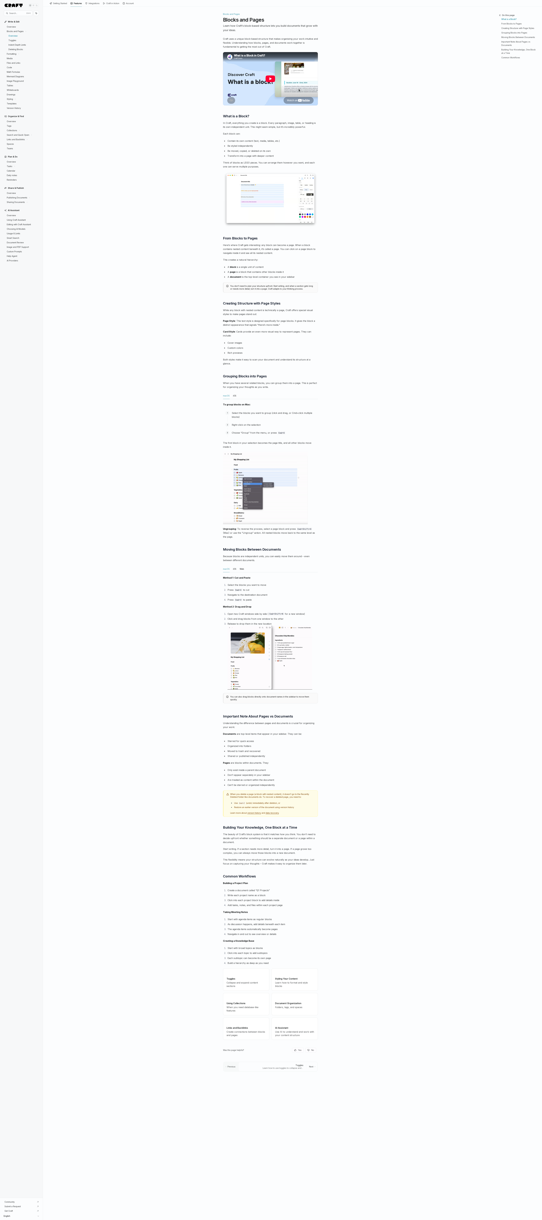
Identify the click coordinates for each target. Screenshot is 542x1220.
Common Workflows (510, 57)
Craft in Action (112, 3)
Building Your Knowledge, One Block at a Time (518, 51)
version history (254, 813)
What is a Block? (509, 19)
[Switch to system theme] (30, 5)
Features (78, 3)
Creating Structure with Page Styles (517, 28)
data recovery (272, 813)
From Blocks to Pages (511, 23)
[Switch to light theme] (33, 5)
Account (130, 3)
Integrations (94, 3)
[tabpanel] (270, 463)
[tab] (226, 395)
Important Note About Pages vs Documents (515, 43)
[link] (246, 979)
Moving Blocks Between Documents (518, 37)
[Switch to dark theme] (36, 5)
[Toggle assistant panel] (36, 13)
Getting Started (60, 3)
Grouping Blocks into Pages (514, 32)
